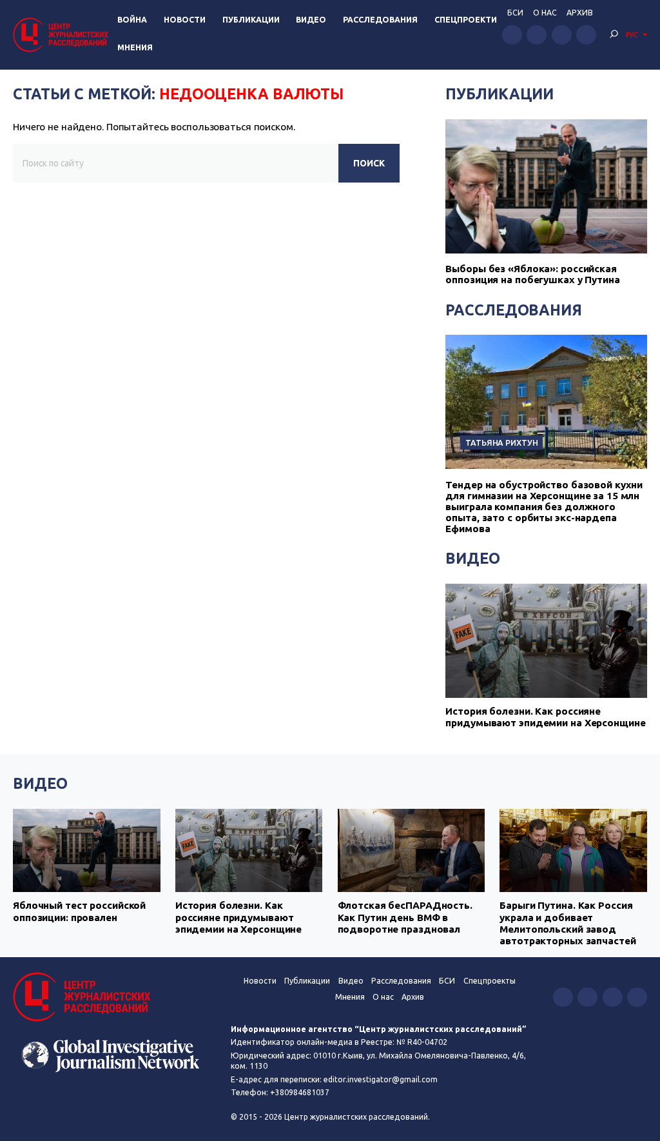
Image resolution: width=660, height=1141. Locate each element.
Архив (580, 12)
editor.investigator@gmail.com (381, 1079)
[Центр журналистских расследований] (62, 34)
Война (132, 19)
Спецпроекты (489, 981)
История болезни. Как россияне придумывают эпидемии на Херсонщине (545, 717)
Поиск (369, 163)
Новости (185, 19)
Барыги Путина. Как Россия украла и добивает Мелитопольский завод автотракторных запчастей (568, 923)
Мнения (135, 47)
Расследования (380, 19)
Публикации (251, 19)
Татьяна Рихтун (501, 442)
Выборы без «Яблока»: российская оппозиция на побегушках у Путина (532, 274)
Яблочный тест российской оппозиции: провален (79, 911)
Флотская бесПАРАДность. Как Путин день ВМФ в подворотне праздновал (405, 917)
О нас (545, 12)
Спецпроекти (465, 19)
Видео (311, 19)
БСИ (515, 12)
